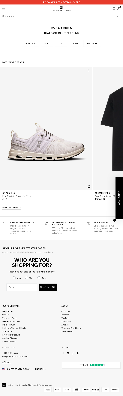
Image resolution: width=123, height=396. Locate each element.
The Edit (65, 318)
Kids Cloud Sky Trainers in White (16, 196)
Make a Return (8, 325)
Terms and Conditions (71, 328)
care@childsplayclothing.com (15, 356)
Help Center (7, 311)
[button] (119, 198)
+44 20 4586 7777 (10, 353)
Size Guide (7, 331)
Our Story (66, 311)
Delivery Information (11, 321)
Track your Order (9, 318)
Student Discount (10, 338)
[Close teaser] (114, 220)
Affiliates (65, 325)
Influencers (66, 321)
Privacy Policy (67, 331)
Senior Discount (9, 341)
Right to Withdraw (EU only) (14, 328)
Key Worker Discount (11, 335)
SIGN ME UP (48, 287)
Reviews (65, 315)
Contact (5, 315)
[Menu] (3, 8)
